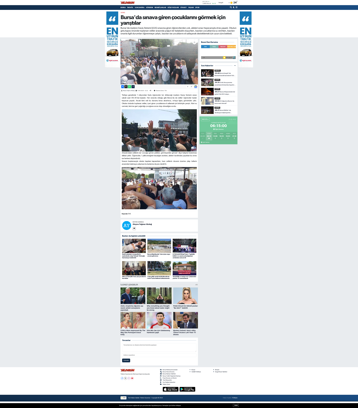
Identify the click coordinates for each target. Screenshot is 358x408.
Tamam (236, 405)
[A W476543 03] (159, 188)
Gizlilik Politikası (196, 371)
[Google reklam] (112, 39)
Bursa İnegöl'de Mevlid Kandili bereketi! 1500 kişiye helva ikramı (225, 74)
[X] (125, 378)
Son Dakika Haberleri (169, 382)
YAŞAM (191, 7)
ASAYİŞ (217, 79)
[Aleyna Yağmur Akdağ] (126, 225)
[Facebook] (122, 378)
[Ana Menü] (236, 7)
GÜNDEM (149, 7)
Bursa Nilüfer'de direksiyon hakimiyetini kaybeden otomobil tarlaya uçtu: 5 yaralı (224, 111)
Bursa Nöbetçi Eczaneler (170, 369)
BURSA (123, 7)
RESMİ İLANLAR (160, 7)
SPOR (197, 7)
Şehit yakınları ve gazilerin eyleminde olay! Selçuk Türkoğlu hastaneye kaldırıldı (133, 255)
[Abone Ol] (195, 86)
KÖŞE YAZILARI (173, 7)
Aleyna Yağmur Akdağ (129, 90)
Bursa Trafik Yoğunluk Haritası (171, 376)
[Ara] (231, 7)
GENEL (123, 12)
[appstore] (170, 389)
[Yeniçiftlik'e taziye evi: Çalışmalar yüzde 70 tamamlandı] (184, 268)
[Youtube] (132, 378)
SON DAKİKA (139, 7)
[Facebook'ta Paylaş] (122, 86)
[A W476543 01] (159, 130)
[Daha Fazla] (133, 86)
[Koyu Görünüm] (233, 7)
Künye (193, 369)
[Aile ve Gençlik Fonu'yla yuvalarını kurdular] (134, 268)
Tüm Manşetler (167, 380)
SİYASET (183, 7)
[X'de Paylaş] (126, 86)
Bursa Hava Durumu (168, 371)
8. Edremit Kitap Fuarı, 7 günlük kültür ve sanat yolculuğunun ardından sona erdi (184, 255)
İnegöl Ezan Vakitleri (221, 371)
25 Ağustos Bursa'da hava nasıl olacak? (224, 102)
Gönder (126, 360)
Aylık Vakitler (206, 142)
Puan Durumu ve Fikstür (170, 378)
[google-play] (187, 389)
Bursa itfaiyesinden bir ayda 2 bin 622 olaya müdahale (225, 93)
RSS (124, 397)
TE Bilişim (234, 397)
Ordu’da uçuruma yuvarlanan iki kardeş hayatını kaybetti (225, 84)
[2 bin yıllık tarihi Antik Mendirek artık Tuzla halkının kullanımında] (159, 268)
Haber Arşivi (166, 384)
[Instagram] (128, 378)
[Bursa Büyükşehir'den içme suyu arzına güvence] (159, 246)
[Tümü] (235, 65)
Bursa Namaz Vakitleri (169, 374)
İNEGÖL (130, 7)
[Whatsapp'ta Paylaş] (129, 86)
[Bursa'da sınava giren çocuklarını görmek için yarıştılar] (159, 61)
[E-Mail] (134, 228)
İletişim (217, 369)
